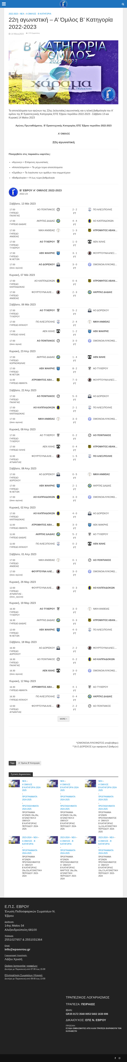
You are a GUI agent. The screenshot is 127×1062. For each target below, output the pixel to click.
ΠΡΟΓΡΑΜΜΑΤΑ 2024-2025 (29, 798)
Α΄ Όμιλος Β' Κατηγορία (29, 763)
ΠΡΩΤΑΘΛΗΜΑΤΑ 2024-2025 (30, 807)
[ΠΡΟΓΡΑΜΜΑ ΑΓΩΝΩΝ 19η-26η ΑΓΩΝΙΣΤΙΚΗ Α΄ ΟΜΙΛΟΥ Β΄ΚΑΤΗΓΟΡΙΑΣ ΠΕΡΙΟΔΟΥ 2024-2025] (14, 783)
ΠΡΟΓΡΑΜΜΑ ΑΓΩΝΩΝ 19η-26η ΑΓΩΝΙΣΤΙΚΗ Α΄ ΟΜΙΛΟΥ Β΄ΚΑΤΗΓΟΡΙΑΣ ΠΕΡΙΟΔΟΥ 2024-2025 (30, 820)
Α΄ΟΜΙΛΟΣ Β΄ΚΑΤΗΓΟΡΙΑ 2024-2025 (31, 787)
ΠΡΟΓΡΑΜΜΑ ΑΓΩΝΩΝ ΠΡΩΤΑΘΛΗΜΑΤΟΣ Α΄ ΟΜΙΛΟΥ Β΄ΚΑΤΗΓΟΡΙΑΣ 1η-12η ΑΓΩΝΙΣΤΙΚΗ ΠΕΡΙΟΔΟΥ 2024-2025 (107, 822)
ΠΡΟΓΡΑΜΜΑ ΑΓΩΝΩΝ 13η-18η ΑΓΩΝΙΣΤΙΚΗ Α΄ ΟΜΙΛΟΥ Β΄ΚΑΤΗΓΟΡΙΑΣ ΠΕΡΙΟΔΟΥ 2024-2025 (68, 820)
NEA (22, 14)
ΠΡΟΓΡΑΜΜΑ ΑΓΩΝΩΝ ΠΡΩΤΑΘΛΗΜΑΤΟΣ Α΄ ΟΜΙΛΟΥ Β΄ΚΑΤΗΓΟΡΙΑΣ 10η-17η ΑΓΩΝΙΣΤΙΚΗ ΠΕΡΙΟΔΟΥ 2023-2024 (108, 866)
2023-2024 (26, 837)
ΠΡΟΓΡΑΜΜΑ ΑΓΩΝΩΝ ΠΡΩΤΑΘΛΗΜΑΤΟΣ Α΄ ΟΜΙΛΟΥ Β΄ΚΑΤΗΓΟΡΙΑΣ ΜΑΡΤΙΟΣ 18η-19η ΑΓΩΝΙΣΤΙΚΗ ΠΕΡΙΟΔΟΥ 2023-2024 (69, 868)
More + (63, 719)
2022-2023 (13, 14)
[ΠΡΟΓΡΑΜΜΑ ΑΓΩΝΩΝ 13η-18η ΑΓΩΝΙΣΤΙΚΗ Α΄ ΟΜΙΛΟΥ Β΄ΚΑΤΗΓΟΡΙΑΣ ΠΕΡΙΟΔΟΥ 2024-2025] (52, 783)
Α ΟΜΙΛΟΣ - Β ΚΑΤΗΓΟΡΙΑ (38, 14)
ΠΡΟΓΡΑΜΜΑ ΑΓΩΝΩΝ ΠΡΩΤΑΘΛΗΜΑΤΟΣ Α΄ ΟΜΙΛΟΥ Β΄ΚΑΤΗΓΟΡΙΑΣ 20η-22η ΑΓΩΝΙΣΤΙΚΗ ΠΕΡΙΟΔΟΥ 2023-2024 (32, 866)
